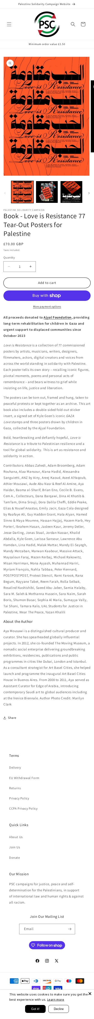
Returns (15, 788)
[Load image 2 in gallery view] (47, 192)
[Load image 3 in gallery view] (71, 192)
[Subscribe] (70, 929)
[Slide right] (89, 193)
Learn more (55, 999)
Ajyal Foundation (58, 317)
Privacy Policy (19, 798)
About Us (16, 837)
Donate (14, 858)
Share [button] (12, 718)
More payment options (47, 306)
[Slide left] (5, 193)
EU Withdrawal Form (24, 778)
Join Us (14, 847)
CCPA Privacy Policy (23, 808)
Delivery (15, 767)
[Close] (90, 993)
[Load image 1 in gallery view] (22, 192)
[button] (9, 24)
